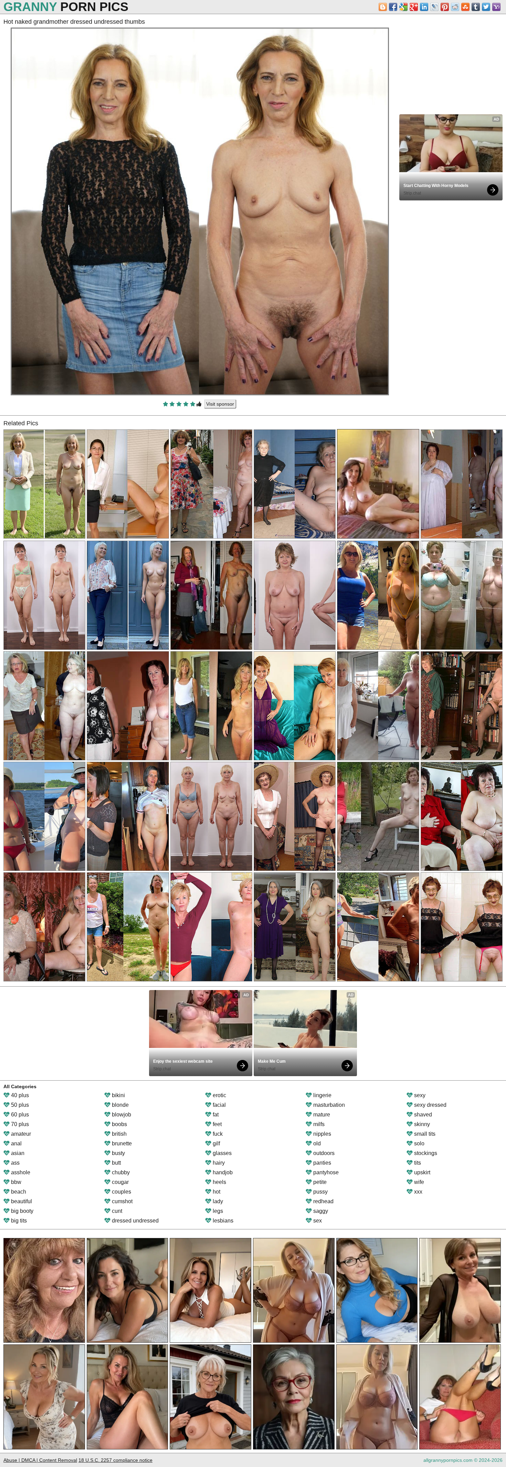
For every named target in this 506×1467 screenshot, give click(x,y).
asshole (20, 1172)
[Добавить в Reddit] (455, 7)
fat (215, 1114)
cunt (116, 1211)
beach (18, 1192)
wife (418, 1182)
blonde (119, 1105)
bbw (15, 1182)
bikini (117, 1095)
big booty (21, 1211)
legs (217, 1211)
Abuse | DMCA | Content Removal (40, 1460)
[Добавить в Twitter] (486, 7)
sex (317, 1221)
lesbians (222, 1221)
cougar (119, 1182)
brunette (121, 1143)
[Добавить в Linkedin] (424, 7)
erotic (218, 1095)
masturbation (328, 1105)
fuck (217, 1134)
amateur (20, 1134)
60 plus (19, 1114)
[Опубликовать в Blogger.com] (383, 7)
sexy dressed (429, 1105)
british (118, 1134)
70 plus (19, 1124)
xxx (417, 1192)
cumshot (121, 1201)
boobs (118, 1124)
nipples (321, 1134)
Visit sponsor (220, 404)
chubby (120, 1172)
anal (16, 1143)
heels (218, 1182)
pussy (320, 1192)
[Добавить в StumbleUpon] (465, 7)
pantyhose (325, 1172)
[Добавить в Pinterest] (445, 7)
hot (215, 1192)
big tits (18, 1221)
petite (319, 1182)
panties (321, 1163)
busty (117, 1153)
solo (418, 1143)
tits (417, 1163)
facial (218, 1105)
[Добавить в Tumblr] (476, 7)
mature (321, 1114)
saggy (320, 1211)
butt (115, 1163)
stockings (425, 1153)
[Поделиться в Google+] (414, 7)
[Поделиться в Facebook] (393, 7)
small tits (424, 1134)
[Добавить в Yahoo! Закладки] (496, 7)
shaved (422, 1114)
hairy (218, 1163)
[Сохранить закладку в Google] (403, 7)
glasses (221, 1153)
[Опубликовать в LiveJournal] (434, 7)
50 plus (19, 1105)
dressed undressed (134, 1221)
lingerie (321, 1095)
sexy (419, 1095)
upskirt (421, 1172)
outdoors (323, 1153)
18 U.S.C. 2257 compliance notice (115, 1460)
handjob (222, 1172)
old (316, 1143)
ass (15, 1163)
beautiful (21, 1201)
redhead (323, 1201)
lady (217, 1201)
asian (17, 1153)
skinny (421, 1124)
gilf (215, 1143)
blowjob (120, 1114)
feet (216, 1124)
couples (120, 1192)
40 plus (19, 1095)
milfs (318, 1124)
